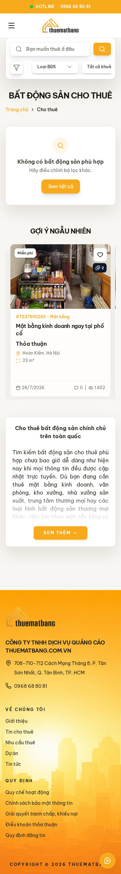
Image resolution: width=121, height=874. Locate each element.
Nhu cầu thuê (20, 743)
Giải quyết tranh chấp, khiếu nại (41, 814)
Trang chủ (16, 110)
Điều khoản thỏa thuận (31, 825)
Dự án (11, 753)
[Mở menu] (11, 25)
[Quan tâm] (100, 254)
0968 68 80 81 (30, 686)
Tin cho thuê (19, 732)
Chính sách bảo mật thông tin (39, 803)
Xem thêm (57, 532)
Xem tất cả (60, 186)
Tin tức (13, 764)
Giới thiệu (16, 721)
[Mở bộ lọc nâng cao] (16, 67)
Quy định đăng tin (25, 835)
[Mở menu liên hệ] (107, 860)
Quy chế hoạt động (27, 792)
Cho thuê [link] (47, 110)
